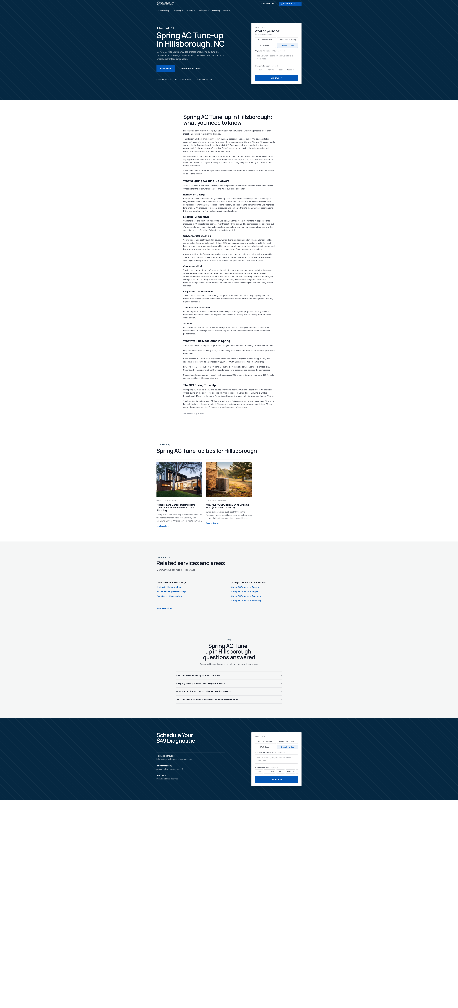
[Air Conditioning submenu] (171, 11)
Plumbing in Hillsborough (169, 596)
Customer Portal (267, 4)
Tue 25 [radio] (280, 70)
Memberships (204, 11)
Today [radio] (259, 70)
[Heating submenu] (182, 11)
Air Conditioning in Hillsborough (172, 591)
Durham (198, 139)
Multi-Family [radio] (265, 45)
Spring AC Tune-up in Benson (246, 596)
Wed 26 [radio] (290, 70)
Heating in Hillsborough (168, 587)
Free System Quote (191, 68)
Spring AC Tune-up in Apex (245, 587)
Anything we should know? (270, 51)
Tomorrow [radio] (269, 70)
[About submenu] (229, 11)
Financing (216, 11)
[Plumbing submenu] (195, 11)
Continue (275, 78)
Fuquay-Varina (266, 396)
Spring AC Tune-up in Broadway (247, 600)
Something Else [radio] (287, 45)
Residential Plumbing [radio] (287, 40)
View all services (165, 608)
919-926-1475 (291, 4)
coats (231, 254)
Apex (217, 396)
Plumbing (189, 11)
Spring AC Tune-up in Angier (246, 591)
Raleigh (190, 139)
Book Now (165, 68)
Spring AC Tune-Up (206, 181)
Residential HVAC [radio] (265, 40)
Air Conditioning (162, 11)
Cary (223, 396)
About (225, 11)
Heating (177, 11)
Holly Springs (249, 396)
